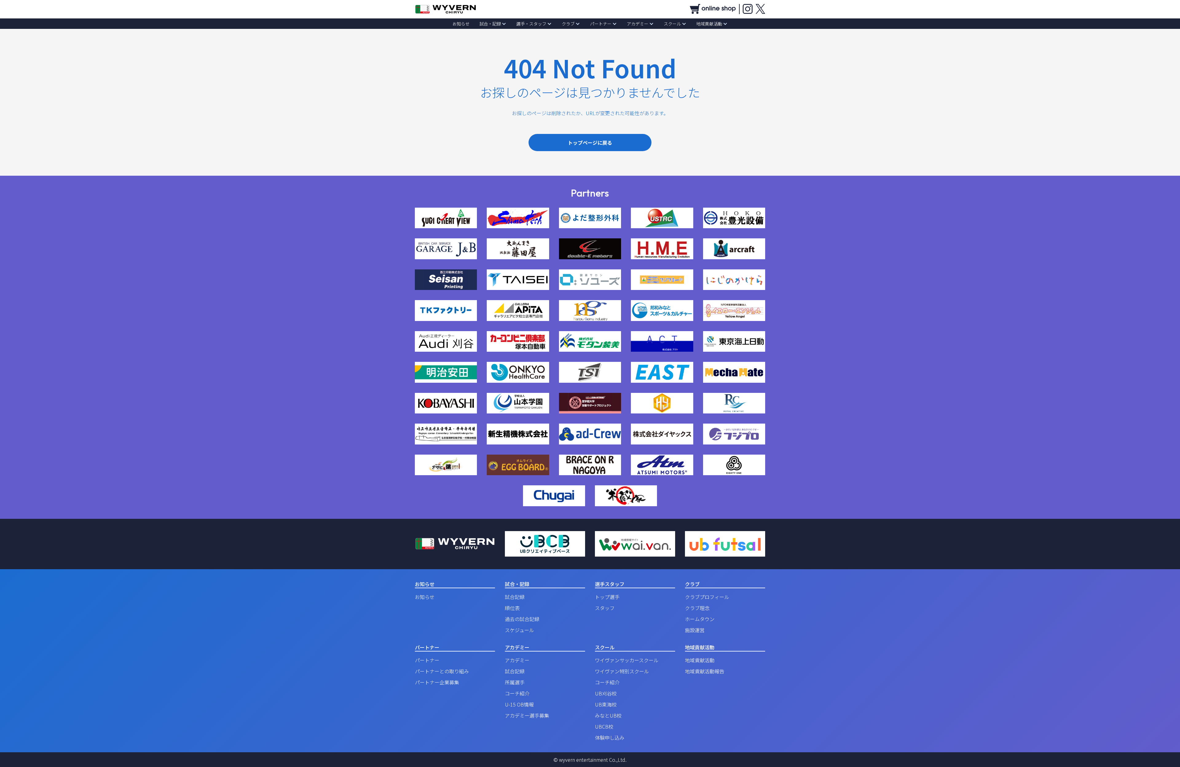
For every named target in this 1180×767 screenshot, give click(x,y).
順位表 (512, 608)
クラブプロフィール (707, 597)
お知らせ (461, 24)
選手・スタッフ (531, 24)
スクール (672, 24)
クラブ (568, 24)
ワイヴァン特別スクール (622, 671)
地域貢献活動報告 (704, 671)
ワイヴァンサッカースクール (627, 660)
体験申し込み (609, 737)
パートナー (601, 24)
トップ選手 (607, 597)
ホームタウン (699, 619)
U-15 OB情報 (519, 704)
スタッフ (605, 608)
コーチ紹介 (517, 693)
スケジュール (519, 630)
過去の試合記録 (522, 619)
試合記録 (515, 597)
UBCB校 (604, 726)
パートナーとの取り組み (442, 671)
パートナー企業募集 (437, 682)
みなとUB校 (608, 715)
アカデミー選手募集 (527, 715)
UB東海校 (606, 704)
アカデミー (637, 24)
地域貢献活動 (709, 24)
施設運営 (695, 630)
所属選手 (515, 682)
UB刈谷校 (606, 693)
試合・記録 (490, 24)
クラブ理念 (697, 608)
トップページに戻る (590, 142)
